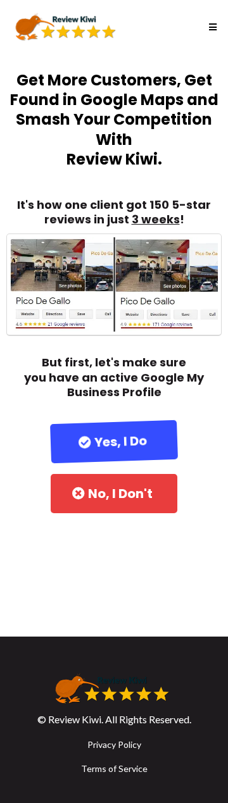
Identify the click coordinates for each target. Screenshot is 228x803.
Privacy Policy (114, 744)
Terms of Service (114, 768)
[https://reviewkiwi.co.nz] (67, 27)
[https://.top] (114, 689)
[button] (211, 27)
